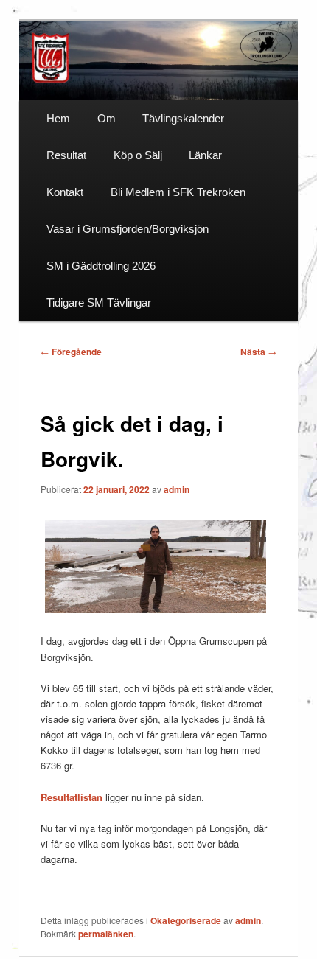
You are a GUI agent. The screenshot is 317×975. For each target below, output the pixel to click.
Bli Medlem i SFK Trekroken (178, 192)
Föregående (71, 351)
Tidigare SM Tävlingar (98, 302)
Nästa (258, 351)
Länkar (205, 155)
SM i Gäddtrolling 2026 (101, 265)
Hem (58, 118)
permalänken (105, 933)
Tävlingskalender (183, 118)
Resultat (66, 155)
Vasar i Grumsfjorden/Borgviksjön (127, 229)
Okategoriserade (185, 920)
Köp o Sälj (138, 155)
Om (106, 118)
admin (176, 489)
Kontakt (64, 192)
